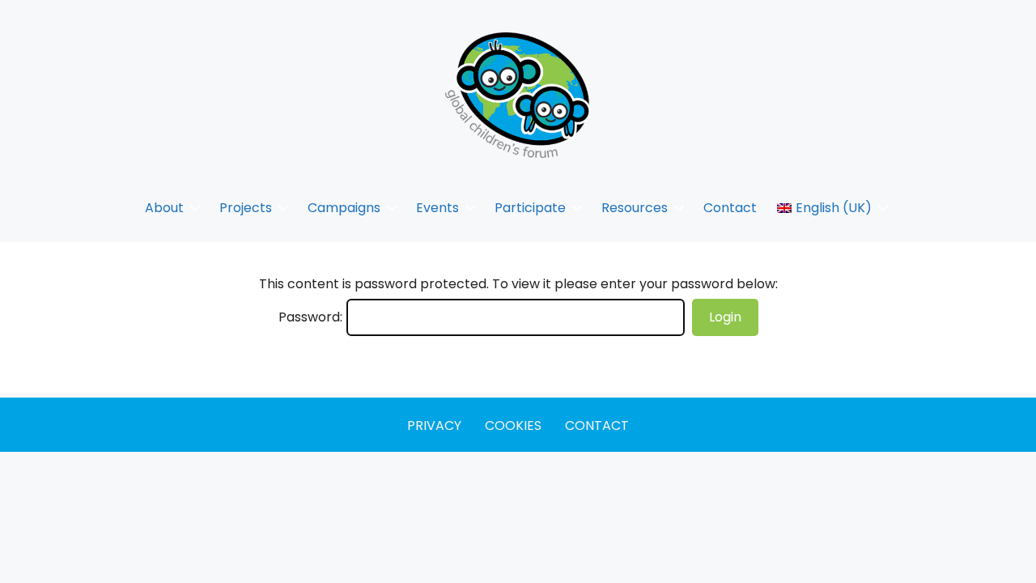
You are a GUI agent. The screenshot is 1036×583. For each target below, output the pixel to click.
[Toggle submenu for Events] (470, 207)
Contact (597, 425)
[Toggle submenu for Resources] (679, 207)
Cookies (513, 425)
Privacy (434, 425)
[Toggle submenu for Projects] (283, 207)
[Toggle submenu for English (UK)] (883, 207)
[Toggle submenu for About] (195, 207)
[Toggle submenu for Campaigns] (391, 207)
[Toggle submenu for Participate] (577, 207)
